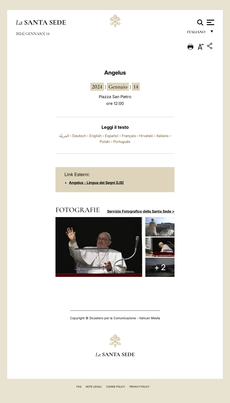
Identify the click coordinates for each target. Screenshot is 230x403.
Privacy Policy (139, 386)
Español (111, 136)
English (95, 136)
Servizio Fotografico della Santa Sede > (141, 211)
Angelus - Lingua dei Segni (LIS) (96, 182)
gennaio (117, 86)
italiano (197, 33)
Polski (105, 141)
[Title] (210, 47)
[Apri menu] (210, 22)
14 (47, 33)
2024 (19, 33)
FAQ (78, 386)
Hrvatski (146, 136)
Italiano (163, 136)
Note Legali (94, 386)
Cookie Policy (115, 386)
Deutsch (79, 136)
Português (121, 141)
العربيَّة (64, 136)
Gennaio (34, 33)
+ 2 (160, 267)
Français (129, 136)
